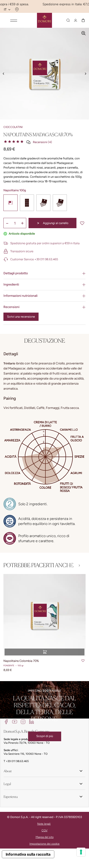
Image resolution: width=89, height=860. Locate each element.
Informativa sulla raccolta (28, 854)
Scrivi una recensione (21, 316)
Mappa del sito (45, 837)
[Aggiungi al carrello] (44, 652)
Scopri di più (44, 736)
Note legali (44, 823)
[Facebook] (6, 721)
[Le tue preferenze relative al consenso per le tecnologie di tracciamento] (81, 852)
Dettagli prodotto (15, 273)
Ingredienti (11, 284)
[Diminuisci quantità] (7, 223)
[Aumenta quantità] (22, 223)
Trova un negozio (16, 9)
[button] (79, 565)
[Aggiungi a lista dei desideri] (82, 223)
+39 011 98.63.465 (17, 761)
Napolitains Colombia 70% (21, 661)
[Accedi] (75, 20)
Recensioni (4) (42, 142)
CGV (44, 830)
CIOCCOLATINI (13, 127)
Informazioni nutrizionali (20, 296)
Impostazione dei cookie (44, 843)
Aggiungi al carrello (52, 223)
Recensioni (11, 307)
